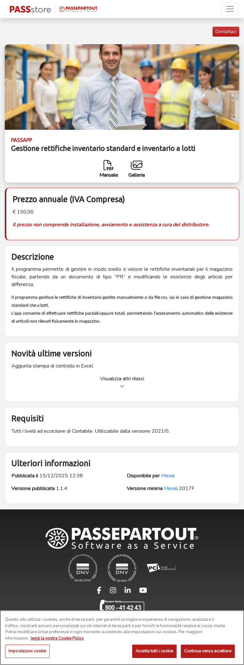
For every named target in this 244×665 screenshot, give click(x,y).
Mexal (168, 475)
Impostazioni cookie (27, 651)
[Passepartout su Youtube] (143, 591)
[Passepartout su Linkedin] (131, 591)
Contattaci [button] (225, 32)
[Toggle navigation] (230, 9)
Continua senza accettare (207, 651)
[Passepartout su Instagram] (117, 591)
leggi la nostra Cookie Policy (57, 638)
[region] (122, 637)
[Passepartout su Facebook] (103, 591)
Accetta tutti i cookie (154, 651)
